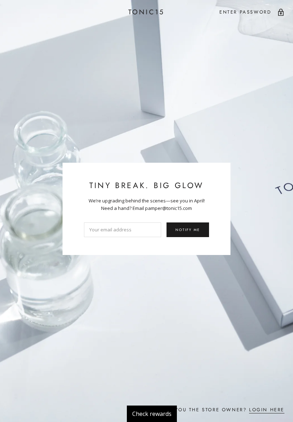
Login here (266, 409)
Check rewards (152, 414)
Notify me (187, 229)
